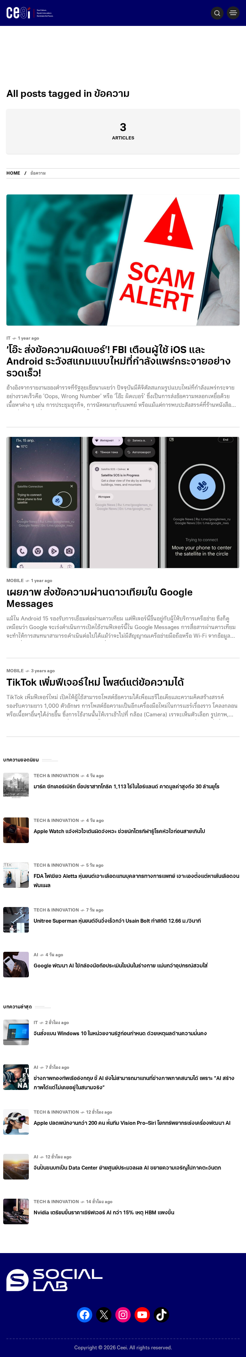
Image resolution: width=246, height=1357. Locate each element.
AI (36, 955)
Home (13, 173)
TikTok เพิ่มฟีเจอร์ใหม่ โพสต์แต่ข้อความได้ (95, 683)
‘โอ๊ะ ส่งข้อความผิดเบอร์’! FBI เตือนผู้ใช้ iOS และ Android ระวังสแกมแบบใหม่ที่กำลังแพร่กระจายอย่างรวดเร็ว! (118, 362)
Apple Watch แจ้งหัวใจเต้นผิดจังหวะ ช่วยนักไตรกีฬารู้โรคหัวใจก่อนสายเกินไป (119, 831)
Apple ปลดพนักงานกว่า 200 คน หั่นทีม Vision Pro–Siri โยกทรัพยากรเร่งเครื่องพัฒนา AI (132, 1123)
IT (8, 338)
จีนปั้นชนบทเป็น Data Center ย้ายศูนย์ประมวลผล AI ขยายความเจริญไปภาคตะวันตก (127, 1168)
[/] (233, 12)
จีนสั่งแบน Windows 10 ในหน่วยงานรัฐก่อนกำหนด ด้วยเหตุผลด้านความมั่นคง (120, 1034)
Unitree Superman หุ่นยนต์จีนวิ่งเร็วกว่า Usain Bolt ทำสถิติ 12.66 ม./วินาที (117, 921)
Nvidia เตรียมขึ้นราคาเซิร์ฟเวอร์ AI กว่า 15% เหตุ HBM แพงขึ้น (104, 1213)
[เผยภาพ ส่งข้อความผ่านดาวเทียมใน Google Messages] (123, 502)
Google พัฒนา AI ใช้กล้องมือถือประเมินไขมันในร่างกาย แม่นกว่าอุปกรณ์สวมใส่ (121, 966)
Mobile (15, 581)
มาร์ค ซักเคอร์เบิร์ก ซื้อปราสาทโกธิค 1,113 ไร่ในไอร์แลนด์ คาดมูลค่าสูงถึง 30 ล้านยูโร (126, 787)
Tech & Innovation (56, 776)
